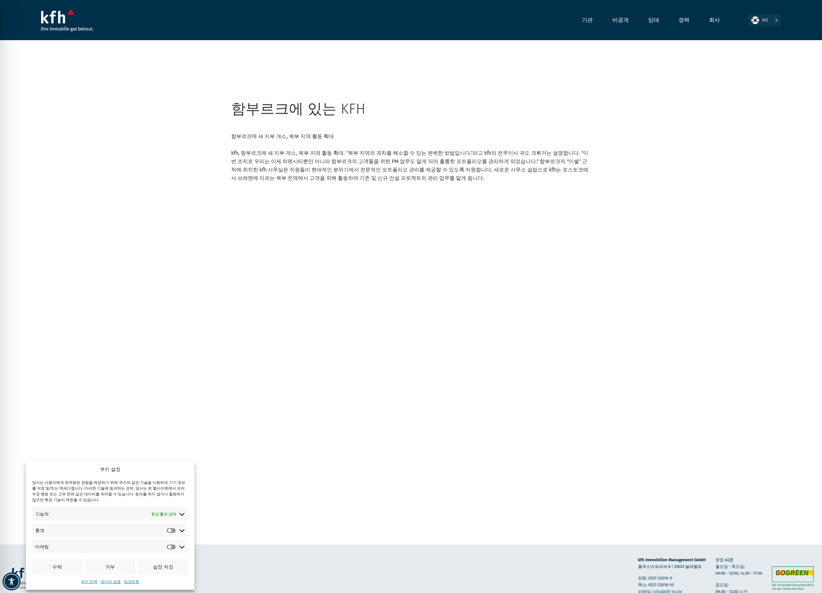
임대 (654, 20)
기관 (587, 20)
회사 (714, 20)
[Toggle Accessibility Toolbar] (11, 581)
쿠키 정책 (89, 581)
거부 (110, 567)
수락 (57, 567)
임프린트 (131, 581)
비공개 (620, 20)
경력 (684, 20)
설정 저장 (163, 567)
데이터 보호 (111, 581)
